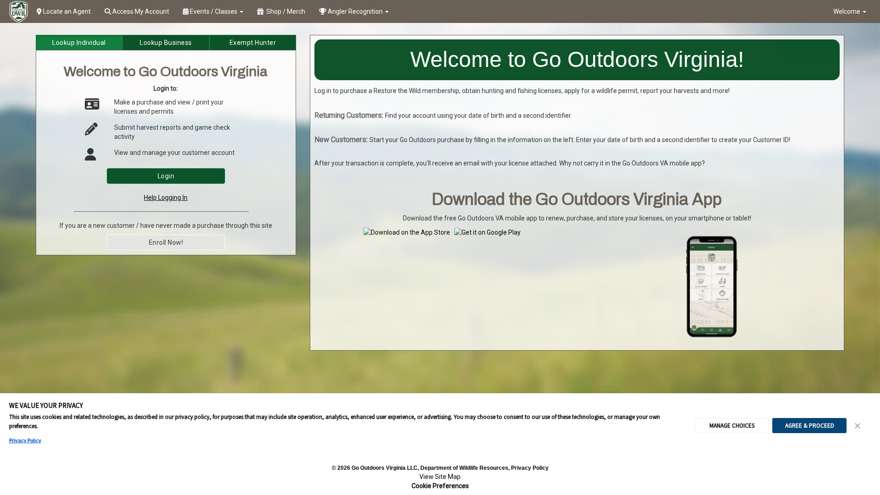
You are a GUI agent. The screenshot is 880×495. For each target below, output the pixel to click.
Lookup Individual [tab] (79, 42)
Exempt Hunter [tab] (253, 42)
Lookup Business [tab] (166, 42)
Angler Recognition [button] (355, 11)
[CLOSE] (858, 425)
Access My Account (140, 11)
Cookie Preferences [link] (440, 486)
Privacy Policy (25, 440)
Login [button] (166, 176)
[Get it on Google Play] (487, 232)
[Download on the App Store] (406, 232)
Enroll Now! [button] (166, 242)
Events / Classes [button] (213, 11)
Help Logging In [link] (165, 197)
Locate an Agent (66, 11)
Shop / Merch (284, 11)
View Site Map (440, 476)
